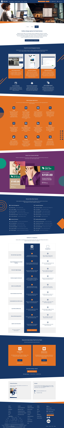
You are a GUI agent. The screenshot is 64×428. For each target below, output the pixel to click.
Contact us (44, 360)
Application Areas (20, 409)
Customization (10, 416)
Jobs (37, 412)
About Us (38, 411)
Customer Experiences (21, 407)
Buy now (20, 360)
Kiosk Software (11, 1)
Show (9, 414)
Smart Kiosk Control (21, 414)
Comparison (10, 409)
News (38, 409)
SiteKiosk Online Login (51, 409)
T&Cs (52, 426)
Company (25, 1)
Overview (9, 407)
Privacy (50, 426)
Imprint (55, 426)
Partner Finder (39, 416)
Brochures (29, 411)
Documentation (29, 421)
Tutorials (28, 414)
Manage (9, 412)
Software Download (30, 407)
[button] (60, 1)
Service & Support (17, 1)
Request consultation (42, 1)
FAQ (28, 423)
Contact (38, 407)
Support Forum (29, 419)
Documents (29, 412)
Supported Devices (30, 416)
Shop (22, 1)
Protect (9, 411)
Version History (29, 409)
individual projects (46, 386)
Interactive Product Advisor (22, 412)
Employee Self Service (21, 411)
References (39, 414)
